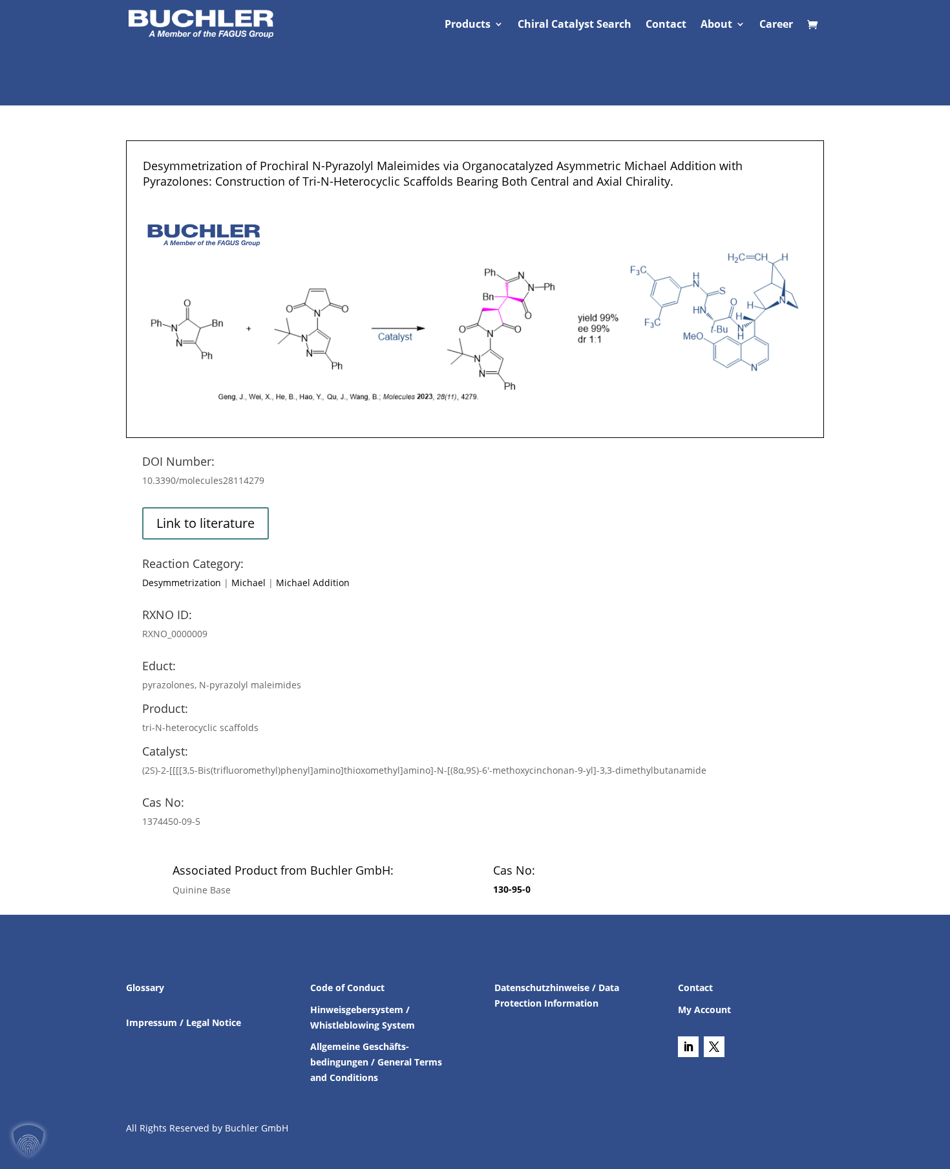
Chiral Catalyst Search (574, 25)
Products (468, 25)
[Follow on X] (714, 1046)
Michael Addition (313, 582)
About (716, 25)
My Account (704, 1009)
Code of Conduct (347, 987)
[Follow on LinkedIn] (688, 1046)
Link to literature (205, 523)
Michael (248, 582)
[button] (28, 1140)
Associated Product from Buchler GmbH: (283, 870)
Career (776, 25)
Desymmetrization (181, 582)
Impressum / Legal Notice (183, 1022)
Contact (666, 25)
